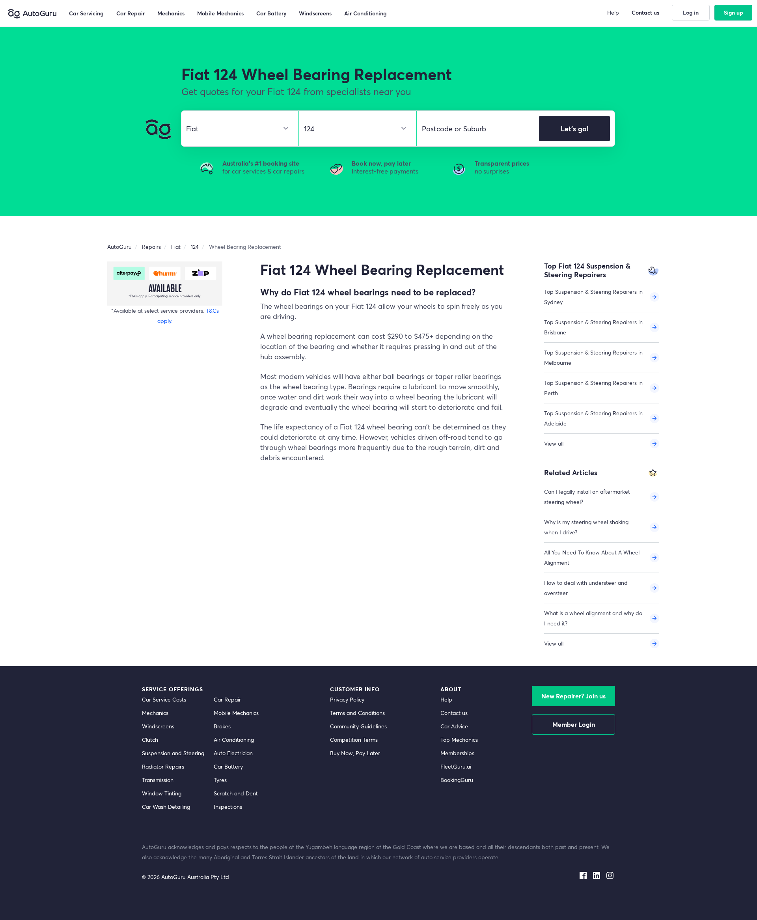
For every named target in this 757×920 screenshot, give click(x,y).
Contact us (454, 713)
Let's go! (575, 128)
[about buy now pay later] (164, 283)
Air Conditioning (234, 739)
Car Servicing (86, 13)
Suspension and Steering (173, 753)
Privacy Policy (347, 699)
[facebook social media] (583, 873)
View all (553, 443)
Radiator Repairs (163, 766)
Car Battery (228, 766)
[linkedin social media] (596, 873)
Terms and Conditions (357, 713)
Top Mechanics (459, 739)
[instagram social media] (610, 873)
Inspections (228, 806)
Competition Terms (354, 739)
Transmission (157, 780)
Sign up (733, 12)
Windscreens (158, 726)
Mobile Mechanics (236, 713)
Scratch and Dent (236, 793)
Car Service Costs (164, 699)
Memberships (457, 753)
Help (446, 699)
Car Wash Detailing (166, 806)
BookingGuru (456, 780)
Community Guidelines (358, 726)
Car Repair (227, 699)
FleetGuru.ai (455, 766)
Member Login (573, 724)
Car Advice (454, 726)
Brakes (222, 726)
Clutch (150, 739)
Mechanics (155, 713)
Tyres (220, 780)
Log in (691, 12)
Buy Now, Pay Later (355, 753)
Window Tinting (161, 793)
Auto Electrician (233, 753)
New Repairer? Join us (573, 696)
